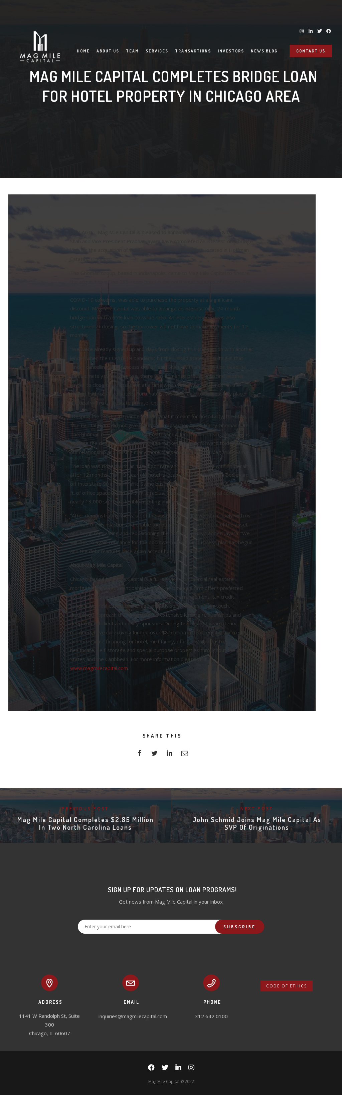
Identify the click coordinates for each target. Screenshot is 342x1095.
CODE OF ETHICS (286, 986)
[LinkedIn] (178, 1069)
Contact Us (310, 50)
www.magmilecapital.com (99, 668)
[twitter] (154, 755)
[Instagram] (191, 1069)
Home (83, 50)
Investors (231, 50)
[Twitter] (165, 1069)
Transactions (193, 50)
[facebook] (139, 755)
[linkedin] (169, 755)
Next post (256, 808)
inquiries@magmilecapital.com (133, 1016)
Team (132, 50)
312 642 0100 (211, 1016)
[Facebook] (151, 1069)
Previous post (85, 808)
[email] (184, 755)
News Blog (264, 50)
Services (157, 50)
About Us (108, 50)
